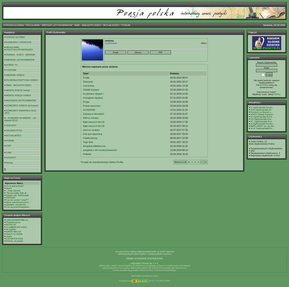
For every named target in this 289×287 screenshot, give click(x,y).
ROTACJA (11, 225)
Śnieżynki (88, 81)
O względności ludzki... (17, 227)
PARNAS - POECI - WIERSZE (20, 55)
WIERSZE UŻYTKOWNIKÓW (57, 25)
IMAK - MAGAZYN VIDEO (87, 25)
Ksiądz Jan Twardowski (17, 195)
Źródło (86, 77)
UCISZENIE (89, 110)
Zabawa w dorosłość (93, 114)
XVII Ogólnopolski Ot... (262, 110)
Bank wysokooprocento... (18, 202)
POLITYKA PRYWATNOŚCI (19, 49)
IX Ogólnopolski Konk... (262, 117)
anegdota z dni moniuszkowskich (100, 150)
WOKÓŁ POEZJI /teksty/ (18, 90)
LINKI (9, 152)
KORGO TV (12, 65)
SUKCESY (11, 125)
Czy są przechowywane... (18, 207)
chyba (9, 236)
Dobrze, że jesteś (14, 241)
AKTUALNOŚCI (111, 25)
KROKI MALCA (13, 231)
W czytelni (11, 229)
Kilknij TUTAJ (262, 85)
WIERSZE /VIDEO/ (15, 75)
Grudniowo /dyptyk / (93, 93)
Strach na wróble (14, 234)
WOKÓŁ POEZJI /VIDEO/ (18, 95)
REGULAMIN (33, 25)
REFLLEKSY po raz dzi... (263, 126)
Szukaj (9, 162)
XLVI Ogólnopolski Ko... (262, 128)
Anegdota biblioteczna (94, 146)
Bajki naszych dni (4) (94, 122)
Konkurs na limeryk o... (262, 112)
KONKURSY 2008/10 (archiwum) (22, 105)
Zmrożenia (88, 85)
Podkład (87, 154)
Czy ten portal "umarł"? (17, 200)
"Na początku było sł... (17, 193)
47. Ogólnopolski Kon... (262, 121)
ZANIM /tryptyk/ (91, 89)
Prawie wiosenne (91, 106)
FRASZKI (10, 197)
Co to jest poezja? (15, 186)
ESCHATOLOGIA (14, 238)
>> (205, 162)
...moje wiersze (13, 190)
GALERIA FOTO (14, 130)
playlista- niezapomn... (17, 204)
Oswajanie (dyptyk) (93, 98)
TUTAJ (277, 94)
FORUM (125, 25)
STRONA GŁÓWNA (13, 25)
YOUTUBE (11, 70)
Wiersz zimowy (91, 118)
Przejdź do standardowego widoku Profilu (102, 162)
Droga (86, 102)
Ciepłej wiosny (90, 138)
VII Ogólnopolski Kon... (262, 119)
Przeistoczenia (13, 222)
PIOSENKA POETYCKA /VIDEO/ (22, 80)
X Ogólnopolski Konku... (262, 107)
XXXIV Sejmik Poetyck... (263, 114)
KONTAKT (11, 157)
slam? (9, 188)
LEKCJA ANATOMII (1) (17, 220)
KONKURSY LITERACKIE (19, 42)
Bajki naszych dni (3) (94, 126)
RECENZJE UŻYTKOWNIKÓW (21, 100)
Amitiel (277, 155)
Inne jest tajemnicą (92, 134)
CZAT (8, 146)
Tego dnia (88, 142)
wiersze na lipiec (91, 130)
